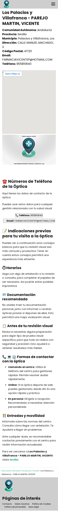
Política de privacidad (15, 506)
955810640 (29, 215)
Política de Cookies (41, 503)
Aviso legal (33, 506)
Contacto (7, 503)
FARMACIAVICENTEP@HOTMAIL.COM (29, 220)
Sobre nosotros (22, 503)
